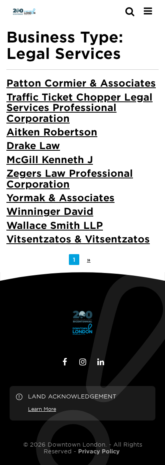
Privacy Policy (99, 451)
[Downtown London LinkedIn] (101, 362)
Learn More (42, 409)
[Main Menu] (148, 11)
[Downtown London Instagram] (82, 362)
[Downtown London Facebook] (64, 362)
